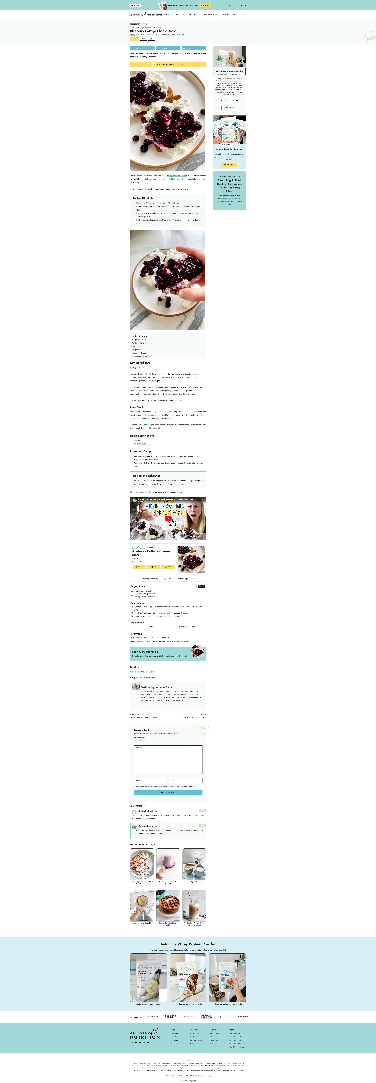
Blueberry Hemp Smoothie (142, 923)
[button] (131, 23)
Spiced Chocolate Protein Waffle (168, 924)
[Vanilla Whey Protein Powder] (148, 979)
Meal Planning (234, 1033)
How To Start (195, 1033)
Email (173, 780)
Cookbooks (175, 1040)
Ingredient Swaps (139, 353)
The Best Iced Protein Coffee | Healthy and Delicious (194, 924)
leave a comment (152, 656)
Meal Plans (175, 1037)
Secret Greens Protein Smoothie (143, 716)
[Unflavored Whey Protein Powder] (227, 979)
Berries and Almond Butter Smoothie (168, 883)
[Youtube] (245, 5)
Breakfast (142, 678)
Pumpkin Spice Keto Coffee (194, 882)
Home (166, 15)
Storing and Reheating (141, 356)
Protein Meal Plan (235, 1043)
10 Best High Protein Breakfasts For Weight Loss (142, 883)
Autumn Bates (140, 35)
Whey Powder (176, 1033)
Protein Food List (235, 1040)
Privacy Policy (195, 1076)
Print (140, 567)
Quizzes (193, 1043)
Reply (202, 810)
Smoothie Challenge (236, 1037)
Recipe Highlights (139, 340)
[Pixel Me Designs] (191, 1080)
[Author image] (131, 35)
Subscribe (134, 5)
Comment (140, 748)
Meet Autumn (229, 108)
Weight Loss (214, 1033)
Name (138, 780)
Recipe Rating (140, 737)
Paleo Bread (137, 346)
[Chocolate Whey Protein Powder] (188, 979)
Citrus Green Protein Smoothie (193, 716)
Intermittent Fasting (217, 1037)
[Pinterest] (237, 5)
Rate (152, 39)
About (187, 1076)
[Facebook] (230, 5)
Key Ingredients (138, 343)
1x (196, 586)
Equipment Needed (140, 350)
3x (203, 586)
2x (200, 586)
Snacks (154, 678)
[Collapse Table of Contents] (203, 336)
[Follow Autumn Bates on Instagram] (143, 705)
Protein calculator (196, 1040)
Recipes (148, 678)
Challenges (194, 1037)
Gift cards (174, 1043)
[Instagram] (233, 5)
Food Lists (214, 1040)
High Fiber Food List (236, 1047)
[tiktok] (241, 5)
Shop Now (229, 165)
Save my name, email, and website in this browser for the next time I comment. (165, 787)
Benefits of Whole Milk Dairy (142, 672)
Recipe (135, 39)
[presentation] (142, 864)
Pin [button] (144, 39)
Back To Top (205, 1076)
